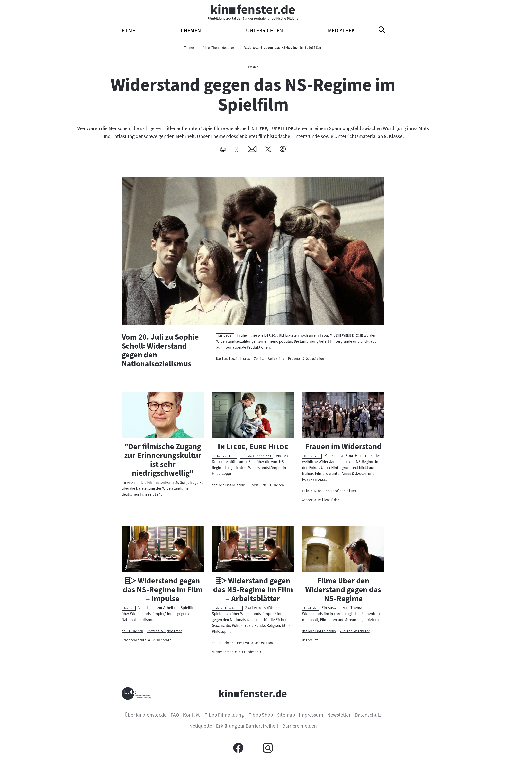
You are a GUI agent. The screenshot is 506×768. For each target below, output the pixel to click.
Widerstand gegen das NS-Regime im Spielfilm (282, 47)
